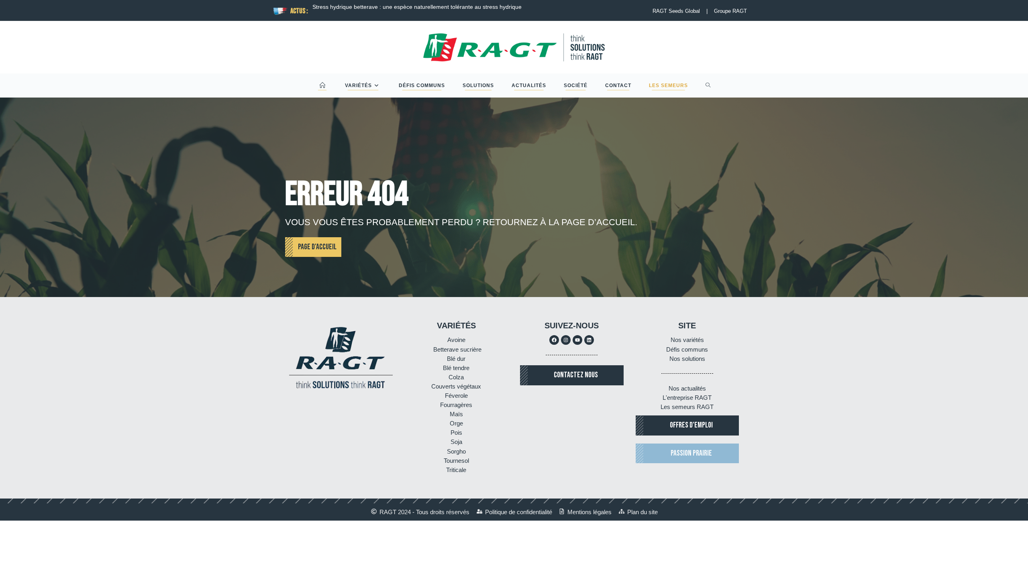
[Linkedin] (589, 340)
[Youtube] (577, 340)
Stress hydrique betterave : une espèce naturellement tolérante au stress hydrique (417, 7)
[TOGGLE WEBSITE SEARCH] (708, 85)
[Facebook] (554, 340)
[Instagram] (566, 340)
